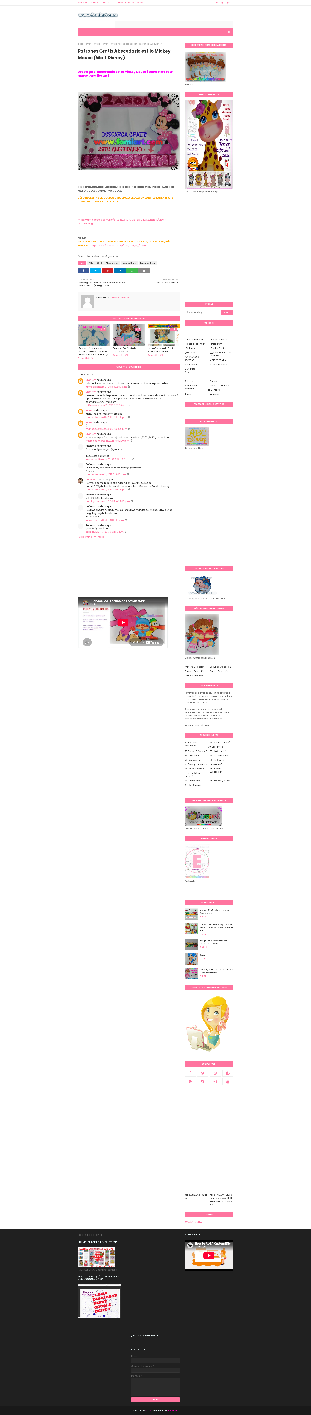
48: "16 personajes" (195, 768)
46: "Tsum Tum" (193, 780)
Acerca (94, 2)
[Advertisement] (129, 574)
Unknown (91, 380)
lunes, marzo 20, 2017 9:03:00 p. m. (105, 520)
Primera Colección (194, 666)
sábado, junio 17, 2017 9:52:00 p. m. (105, 531)
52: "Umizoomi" (193, 759)
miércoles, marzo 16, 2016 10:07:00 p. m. (108, 440)
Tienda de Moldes (219, 385)
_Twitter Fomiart (218, 348)
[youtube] (227, 1081)
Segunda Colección (220, 666)
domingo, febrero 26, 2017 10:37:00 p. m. (108, 501)
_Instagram (216, 343)
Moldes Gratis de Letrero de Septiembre (214, 911)
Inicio (80, 44)
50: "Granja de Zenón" (196, 764)
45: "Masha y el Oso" (220, 780)
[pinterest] (190, 1081)
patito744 (91, 479)
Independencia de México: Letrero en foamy (213, 942)
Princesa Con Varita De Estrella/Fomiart (125, 350)
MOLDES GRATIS (218, 360)
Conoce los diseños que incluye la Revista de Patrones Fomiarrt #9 (216, 927)
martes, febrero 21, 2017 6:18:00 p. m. (106, 474)
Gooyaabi (172, 1410)
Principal (82, 2)
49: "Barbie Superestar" (216, 770)
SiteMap (214, 381)
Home (190, 381)
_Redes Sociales (219, 339)
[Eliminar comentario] (129, 386)
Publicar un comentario (91, 536)
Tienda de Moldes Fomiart (129, 2)
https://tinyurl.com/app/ (196, 1196)
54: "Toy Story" (192, 755)
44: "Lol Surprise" (193, 785)
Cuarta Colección (219, 671)
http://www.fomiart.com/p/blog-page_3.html (118, 245)
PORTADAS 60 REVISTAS (192, 358)
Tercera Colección (194, 671)
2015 (91, 263)
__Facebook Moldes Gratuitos (221, 354)
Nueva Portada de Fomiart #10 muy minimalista (162, 350)
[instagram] (228, 2)
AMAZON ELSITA (193, 1221)
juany (89, 410)
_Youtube (190, 352)
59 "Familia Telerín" (220, 742)
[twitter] (222, 2)
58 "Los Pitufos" (216, 746)
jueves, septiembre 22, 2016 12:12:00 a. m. (109, 459)
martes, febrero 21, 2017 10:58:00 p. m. (107, 489)
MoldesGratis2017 (219, 364)
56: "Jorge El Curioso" (196, 751)
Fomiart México (120, 297)
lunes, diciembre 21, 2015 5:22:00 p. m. (107, 386)
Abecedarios (112, 263)
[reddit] (227, 1073)
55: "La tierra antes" (220, 755)
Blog (148, 1410)
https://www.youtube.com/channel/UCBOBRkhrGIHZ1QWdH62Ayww (221, 1199)
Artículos (214, 394)
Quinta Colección (194, 675)
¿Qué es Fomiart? (194, 339)
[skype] (202, 1081)
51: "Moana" (216, 764)
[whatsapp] (215, 1073)
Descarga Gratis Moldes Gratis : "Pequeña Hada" (216, 971)
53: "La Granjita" (218, 759)
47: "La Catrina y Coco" (194, 774)
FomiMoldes (191, 364)
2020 (99, 263)
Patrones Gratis (92, 44)
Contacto (107, 2)
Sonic (202, 955)
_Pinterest (190, 348)
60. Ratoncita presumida (191, 744)
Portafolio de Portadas (191, 387)
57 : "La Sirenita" (218, 751)
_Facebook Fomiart (195, 343)
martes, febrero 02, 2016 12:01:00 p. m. (107, 417)
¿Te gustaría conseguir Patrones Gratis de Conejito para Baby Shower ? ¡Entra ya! (93, 351)
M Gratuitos (190, 368)
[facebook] (217, 2)
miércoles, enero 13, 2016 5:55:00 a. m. (107, 405)
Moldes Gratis (129, 263)
